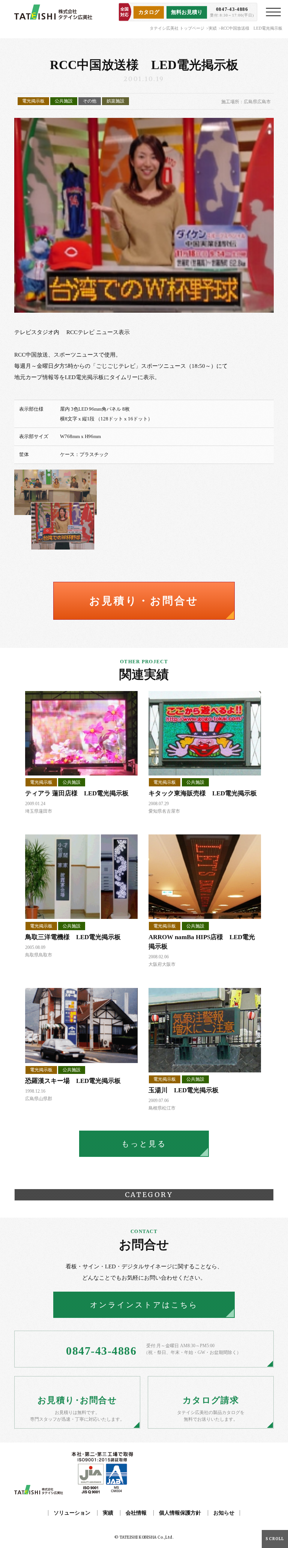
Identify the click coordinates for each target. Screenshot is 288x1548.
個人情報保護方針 (180, 1513)
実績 (212, 28)
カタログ (148, 12)
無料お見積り (186, 12)
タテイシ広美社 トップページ (177, 28)
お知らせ (223, 1513)
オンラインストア (144, 1305)
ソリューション (72, 1513)
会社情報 (136, 1513)
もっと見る (144, 1144)
